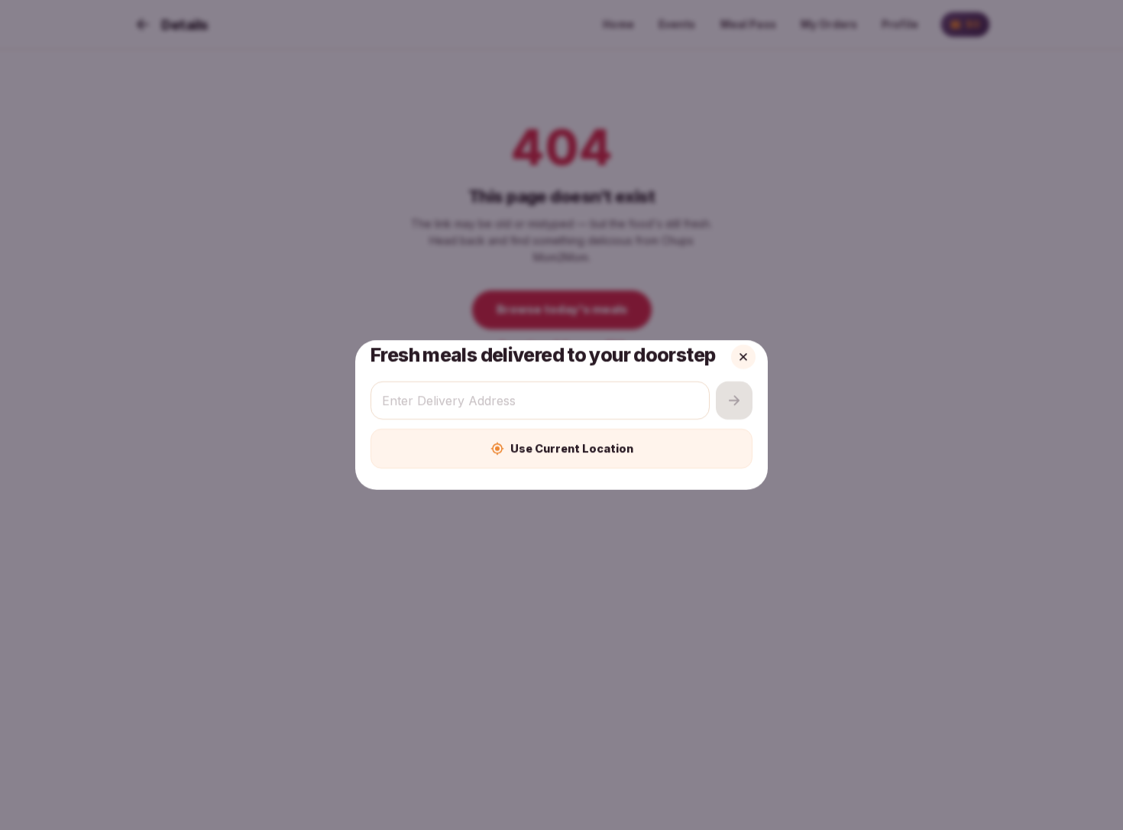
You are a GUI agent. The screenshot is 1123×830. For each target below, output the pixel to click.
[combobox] (540, 400)
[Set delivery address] (734, 400)
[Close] (743, 357)
